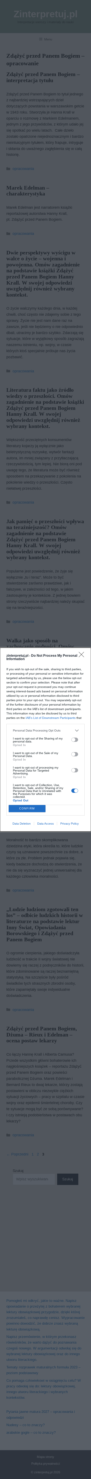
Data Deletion (21, 823)
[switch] (74, 740)
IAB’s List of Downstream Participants (51, 717)
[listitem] (45, 730)
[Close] (83, 656)
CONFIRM (27, 808)
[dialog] (45, 740)
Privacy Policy (69, 823)
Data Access (45, 823)
